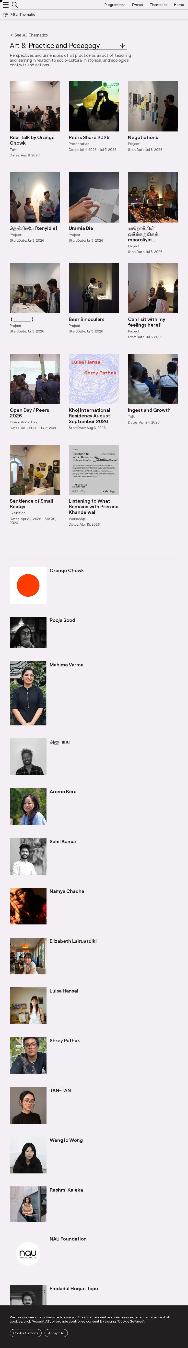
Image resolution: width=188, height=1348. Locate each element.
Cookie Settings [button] (25, 1333)
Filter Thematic (23, 14)
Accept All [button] (56, 1333)
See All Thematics (30, 34)
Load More (94, 543)
